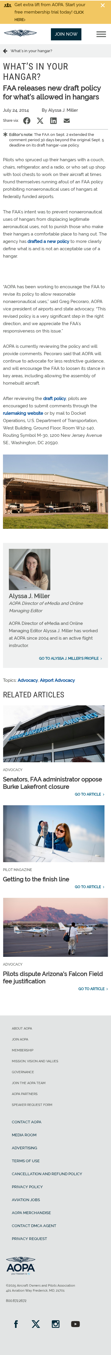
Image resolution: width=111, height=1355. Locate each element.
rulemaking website (23, 413)
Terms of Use (26, 1161)
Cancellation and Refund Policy (47, 1174)
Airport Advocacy (57, 680)
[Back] (7, 50)
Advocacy (28, 680)
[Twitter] (36, 1324)
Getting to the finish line (36, 879)
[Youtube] (75, 1324)
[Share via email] (66, 120)
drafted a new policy (48, 241)
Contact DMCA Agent (34, 1226)
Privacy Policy (27, 1187)
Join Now (66, 34)
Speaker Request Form (32, 1105)
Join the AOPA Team (29, 1083)
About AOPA (22, 1028)
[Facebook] (16, 1324)
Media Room (24, 1135)
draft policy (54, 398)
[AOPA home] (20, 35)
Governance (23, 1072)
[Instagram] (55, 1324)
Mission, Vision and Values (35, 1061)
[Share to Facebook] (26, 120)
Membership (22, 1050)
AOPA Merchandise (31, 1213)
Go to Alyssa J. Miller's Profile (69, 658)
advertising (24, 1148)
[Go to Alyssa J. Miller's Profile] (29, 588)
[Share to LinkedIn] (53, 120)
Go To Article (88, 794)
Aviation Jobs (26, 1200)
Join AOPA (20, 1039)
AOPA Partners (25, 1094)
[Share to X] (40, 120)
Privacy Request (29, 1239)
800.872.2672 (16, 1301)
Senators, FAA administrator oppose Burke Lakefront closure (52, 783)
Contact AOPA (26, 1122)
